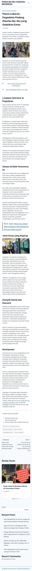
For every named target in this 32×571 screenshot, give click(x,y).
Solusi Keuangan (19, 432)
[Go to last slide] (4, 481)
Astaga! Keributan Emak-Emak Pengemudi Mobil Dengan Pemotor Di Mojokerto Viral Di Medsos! (17, 534)
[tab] (14, 498)
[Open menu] (28, 3)
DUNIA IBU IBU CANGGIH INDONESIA (18, 568)
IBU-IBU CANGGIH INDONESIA (9, 10)
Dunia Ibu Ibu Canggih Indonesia (11, 426)
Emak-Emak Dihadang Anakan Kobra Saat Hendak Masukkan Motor (7, 444)
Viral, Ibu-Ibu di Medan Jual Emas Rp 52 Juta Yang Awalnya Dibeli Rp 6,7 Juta (23, 445)
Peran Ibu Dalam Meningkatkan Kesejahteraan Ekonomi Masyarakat (16, 227)
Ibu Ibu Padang (18, 429)
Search (4, 507)
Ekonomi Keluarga (7, 429)
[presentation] (16, 473)
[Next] (28, 481)
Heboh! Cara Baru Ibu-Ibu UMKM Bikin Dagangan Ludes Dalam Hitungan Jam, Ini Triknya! (16, 543)
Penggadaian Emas (8, 432)
